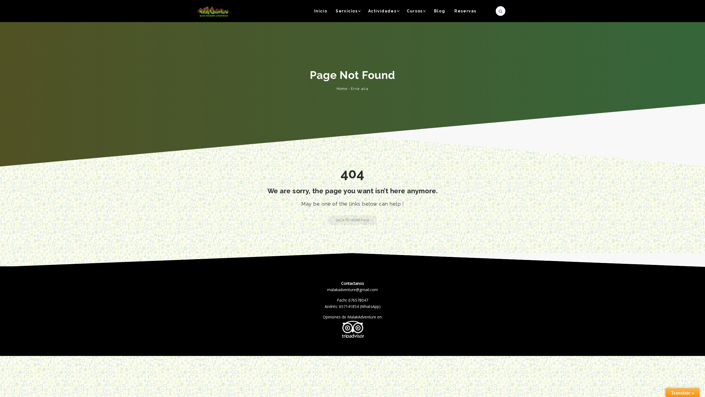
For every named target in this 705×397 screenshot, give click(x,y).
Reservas (465, 11)
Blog (439, 11)
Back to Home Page (352, 220)
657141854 (349, 306)
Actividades (382, 11)
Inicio (320, 11)
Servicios (346, 11)
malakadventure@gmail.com (352, 289)
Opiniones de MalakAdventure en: (353, 317)
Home (342, 89)
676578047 (358, 300)
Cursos (415, 11)
